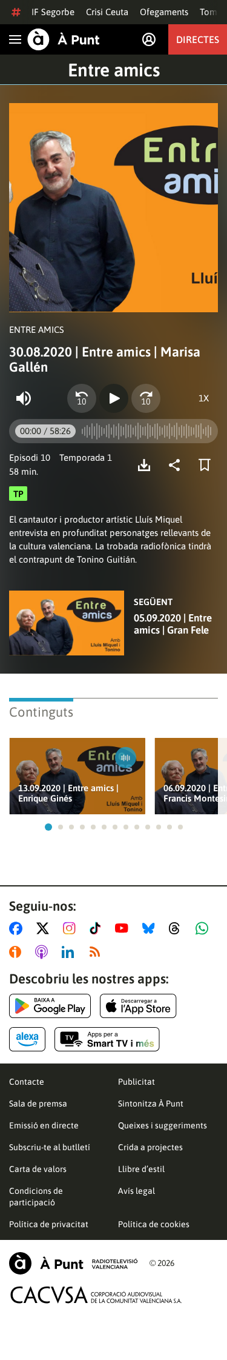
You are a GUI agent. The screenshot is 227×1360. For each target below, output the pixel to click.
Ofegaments (164, 12)
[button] (48, 827)
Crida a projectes (150, 1147)
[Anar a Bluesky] (151, 928)
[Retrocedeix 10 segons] (81, 398)
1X (204, 398)
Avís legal (136, 1191)
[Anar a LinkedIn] (70, 952)
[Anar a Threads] (177, 928)
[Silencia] (23, 398)
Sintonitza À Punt (150, 1103)
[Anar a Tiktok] (98, 928)
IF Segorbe (52, 12)
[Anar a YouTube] (124, 928)
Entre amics (114, 69)
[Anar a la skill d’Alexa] (27, 1039)
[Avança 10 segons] (145, 398)
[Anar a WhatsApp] (204, 928)
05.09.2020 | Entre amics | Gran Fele (173, 624)
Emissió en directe (44, 1125)
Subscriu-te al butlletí (49, 1147)
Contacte (26, 1082)
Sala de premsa (38, 1103)
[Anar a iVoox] (17, 952)
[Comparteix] (177, 465)
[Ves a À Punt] (63, 39)
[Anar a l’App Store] (138, 1006)
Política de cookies (153, 1224)
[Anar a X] (45, 928)
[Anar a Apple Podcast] (44, 952)
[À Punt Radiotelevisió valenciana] (73, 1263)
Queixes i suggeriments (162, 1125)
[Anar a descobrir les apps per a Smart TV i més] (107, 1039)
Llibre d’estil (141, 1169)
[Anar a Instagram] (72, 928)
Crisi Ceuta (107, 12)
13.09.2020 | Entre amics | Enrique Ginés (68, 793)
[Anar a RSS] (97, 952)
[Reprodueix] (113, 398)
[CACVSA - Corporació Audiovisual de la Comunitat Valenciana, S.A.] (96, 1295)
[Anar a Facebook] (18, 928)
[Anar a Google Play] (50, 1006)
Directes (197, 39)
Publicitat (136, 1082)
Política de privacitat (48, 1224)
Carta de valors (38, 1169)
